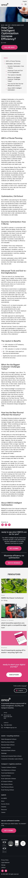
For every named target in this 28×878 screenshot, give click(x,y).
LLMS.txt (3, 867)
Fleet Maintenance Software (8, 770)
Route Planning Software (7, 790)
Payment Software (6, 747)
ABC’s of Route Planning (13, 61)
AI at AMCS (4, 798)
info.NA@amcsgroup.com (10, 727)
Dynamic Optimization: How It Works (16, 67)
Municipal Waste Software (8, 744)
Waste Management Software (8, 739)
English (25, 1)
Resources (4, 809)
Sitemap (3, 865)
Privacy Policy (4, 860)
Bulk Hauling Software (7, 784)
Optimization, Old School (13, 63)
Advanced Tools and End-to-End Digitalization (15, 71)
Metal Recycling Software (7, 742)
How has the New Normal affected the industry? (15, 84)
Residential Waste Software (8, 750)
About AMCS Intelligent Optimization (15, 89)
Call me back (9, 47)
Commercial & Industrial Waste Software (11, 756)
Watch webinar (14, 563)
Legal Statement (5, 862)
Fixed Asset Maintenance (7, 773)
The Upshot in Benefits (14, 75)
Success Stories (5, 804)
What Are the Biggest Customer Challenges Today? (14, 79)
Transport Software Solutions (8, 767)
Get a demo (14, 548)
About (2, 801)
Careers (3, 812)
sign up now (14, 675)
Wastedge (4, 753)
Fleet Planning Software (7, 787)
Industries (3, 806)
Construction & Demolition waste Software (12, 759)
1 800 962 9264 (8, 725)
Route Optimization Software (8, 778)
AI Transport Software (6, 781)
